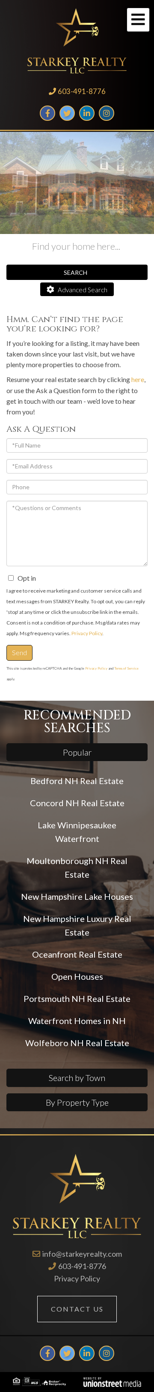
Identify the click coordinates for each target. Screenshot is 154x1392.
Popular (77, 752)
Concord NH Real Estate (77, 803)
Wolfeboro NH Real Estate (77, 1043)
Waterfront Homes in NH (77, 1020)
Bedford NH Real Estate (77, 781)
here (137, 379)
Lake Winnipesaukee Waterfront (77, 832)
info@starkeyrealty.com (82, 1253)
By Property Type (77, 1102)
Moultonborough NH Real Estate (77, 867)
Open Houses (77, 976)
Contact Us (77, 1309)
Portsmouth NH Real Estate (77, 998)
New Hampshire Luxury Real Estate (77, 925)
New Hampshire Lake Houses (77, 896)
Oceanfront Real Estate (77, 954)
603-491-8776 (82, 91)
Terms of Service (126, 668)
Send (19, 652)
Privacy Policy (86, 633)
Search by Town (77, 1078)
